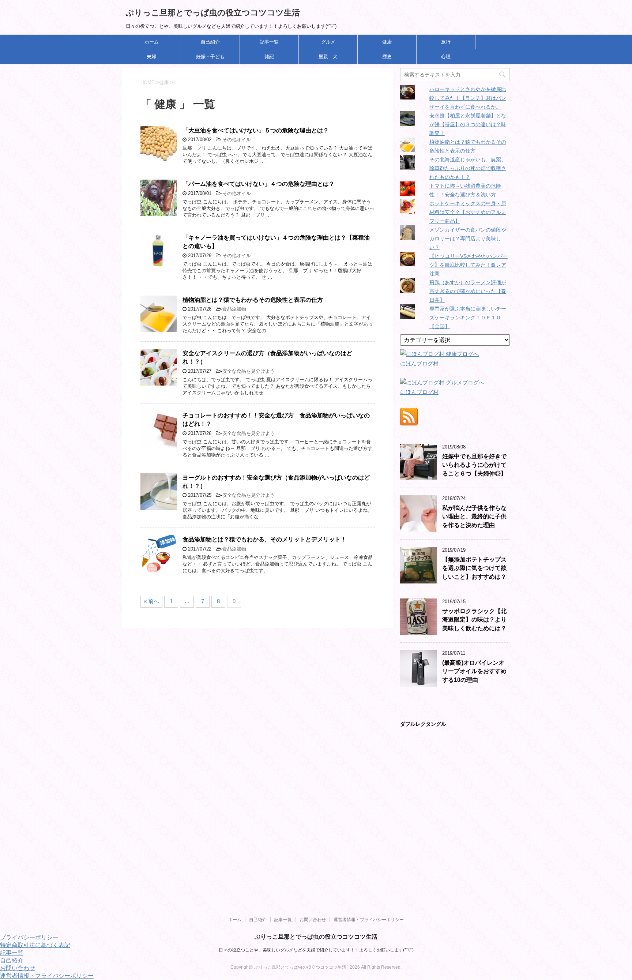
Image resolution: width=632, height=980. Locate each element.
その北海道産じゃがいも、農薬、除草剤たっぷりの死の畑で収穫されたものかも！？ (467, 168)
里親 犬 (328, 56)
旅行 (446, 42)
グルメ (328, 42)
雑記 (269, 56)
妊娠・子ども (210, 56)
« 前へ (151, 601)
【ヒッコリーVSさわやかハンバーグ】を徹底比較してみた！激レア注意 (468, 265)
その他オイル (236, 139)
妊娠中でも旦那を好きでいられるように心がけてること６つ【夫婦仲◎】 (474, 465)
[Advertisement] (219, 876)
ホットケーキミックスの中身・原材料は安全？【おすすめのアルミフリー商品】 (467, 212)
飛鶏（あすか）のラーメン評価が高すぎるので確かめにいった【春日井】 (467, 291)
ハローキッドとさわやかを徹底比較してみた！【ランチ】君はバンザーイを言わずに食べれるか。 (467, 98)
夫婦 (151, 56)
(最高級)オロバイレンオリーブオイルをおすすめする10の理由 (474, 671)
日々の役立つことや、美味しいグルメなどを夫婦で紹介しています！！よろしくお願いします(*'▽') (316, 950)
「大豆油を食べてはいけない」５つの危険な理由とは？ (256, 130)
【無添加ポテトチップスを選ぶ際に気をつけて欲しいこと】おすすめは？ (474, 568)
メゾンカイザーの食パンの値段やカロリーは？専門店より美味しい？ (467, 238)
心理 (446, 56)
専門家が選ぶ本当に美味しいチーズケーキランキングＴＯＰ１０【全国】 (467, 317)
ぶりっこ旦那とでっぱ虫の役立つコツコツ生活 (213, 12)
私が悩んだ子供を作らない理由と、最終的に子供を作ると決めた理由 (474, 516)
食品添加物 (234, 309)
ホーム (151, 42)
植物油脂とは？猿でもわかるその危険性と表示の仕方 (253, 300)
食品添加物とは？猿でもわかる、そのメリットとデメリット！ (264, 539)
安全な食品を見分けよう (248, 371)
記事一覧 (269, 42)
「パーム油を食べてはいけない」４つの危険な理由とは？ (259, 184)
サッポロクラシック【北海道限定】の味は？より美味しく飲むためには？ (474, 619)
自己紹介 (210, 42)
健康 (387, 42)
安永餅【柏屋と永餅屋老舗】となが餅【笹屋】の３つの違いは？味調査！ (467, 124)
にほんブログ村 (419, 363)
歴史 (387, 56)
